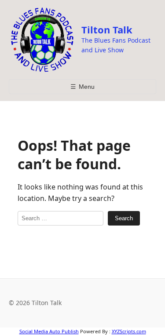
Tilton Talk (106, 29)
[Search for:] (60, 218)
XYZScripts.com (129, 331)
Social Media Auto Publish (49, 331)
